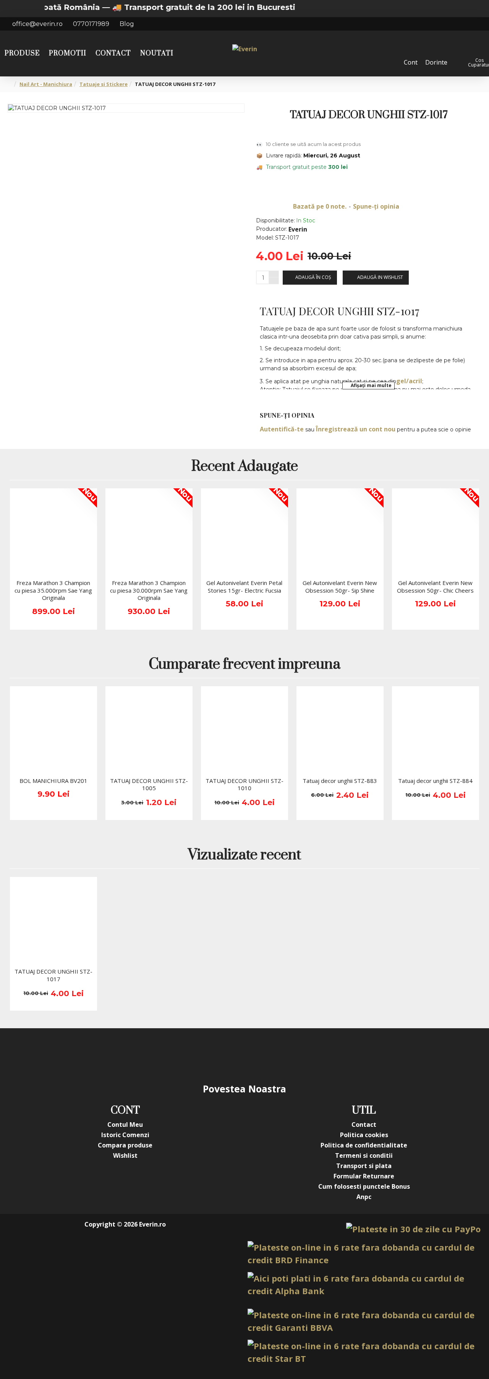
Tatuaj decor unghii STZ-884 (435, 780)
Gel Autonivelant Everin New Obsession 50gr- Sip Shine (340, 586)
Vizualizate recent (244, 855)
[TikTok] (290, 1055)
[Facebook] (168, 1055)
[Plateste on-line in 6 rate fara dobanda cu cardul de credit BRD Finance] (364, 1253)
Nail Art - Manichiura (45, 84)
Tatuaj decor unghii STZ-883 (340, 780)
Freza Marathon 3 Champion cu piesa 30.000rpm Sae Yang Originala (149, 590)
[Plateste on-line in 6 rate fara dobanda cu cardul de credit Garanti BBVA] (364, 1321)
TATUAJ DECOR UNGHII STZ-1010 (244, 784)
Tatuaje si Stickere (103, 84)
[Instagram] (198, 1055)
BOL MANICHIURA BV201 (53, 780)
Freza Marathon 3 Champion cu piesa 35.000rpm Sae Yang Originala (53, 590)
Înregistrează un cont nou (355, 429)
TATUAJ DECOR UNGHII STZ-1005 (149, 784)
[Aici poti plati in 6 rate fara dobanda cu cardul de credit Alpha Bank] (364, 1284)
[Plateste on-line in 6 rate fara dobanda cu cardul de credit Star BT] (364, 1352)
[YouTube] (229, 1055)
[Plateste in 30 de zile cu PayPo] (413, 1229)
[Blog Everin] (321, 1055)
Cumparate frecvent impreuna (244, 665)
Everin (297, 229)
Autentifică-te (282, 429)
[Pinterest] (259, 1055)
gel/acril (409, 381)
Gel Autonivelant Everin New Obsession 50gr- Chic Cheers (435, 586)
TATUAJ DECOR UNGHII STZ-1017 (53, 975)
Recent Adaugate (244, 467)
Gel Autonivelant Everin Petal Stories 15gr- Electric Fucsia (244, 586)
